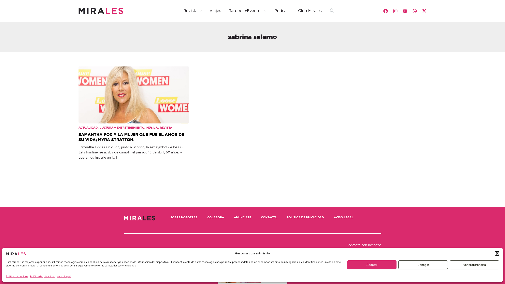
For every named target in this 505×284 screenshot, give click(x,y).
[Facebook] (385, 11)
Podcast (282, 11)
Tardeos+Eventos (246, 11)
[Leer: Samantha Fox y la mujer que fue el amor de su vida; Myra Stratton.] (134, 92)
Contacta (269, 217)
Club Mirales (310, 11)
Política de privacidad (42, 276)
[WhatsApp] (414, 11)
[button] (497, 253)
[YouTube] (405, 11)
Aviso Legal (64, 276)
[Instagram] (395, 11)
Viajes (215, 11)
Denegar (423, 265)
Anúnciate (242, 217)
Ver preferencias (474, 265)
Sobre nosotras (183, 217)
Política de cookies (17, 276)
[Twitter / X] (424, 11)
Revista (190, 11)
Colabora (215, 217)
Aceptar (372, 265)
